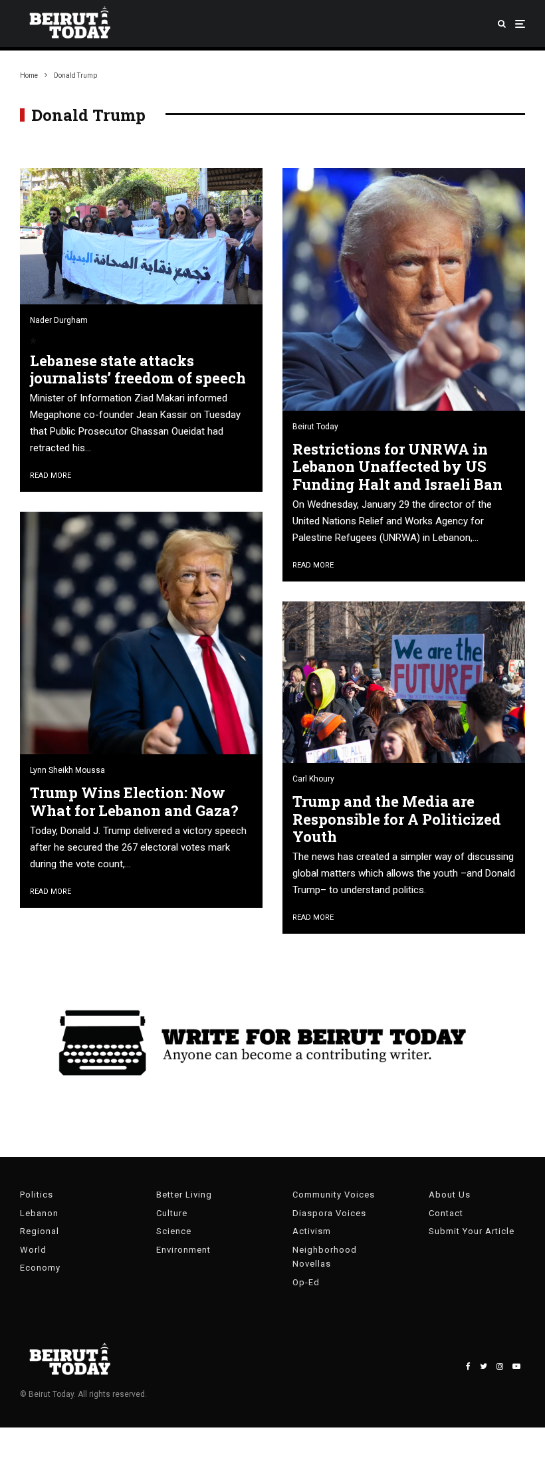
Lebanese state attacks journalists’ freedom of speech (138, 369)
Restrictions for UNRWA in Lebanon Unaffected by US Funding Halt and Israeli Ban (397, 467)
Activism (311, 1231)
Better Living (184, 1195)
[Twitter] (483, 1366)
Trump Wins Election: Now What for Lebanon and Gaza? (134, 801)
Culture (171, 1213)
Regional (39, 1231)
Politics (36, 1195)
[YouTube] (516, 1366)
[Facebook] (468, 1366)
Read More (50, 475)
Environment (183, 1250)
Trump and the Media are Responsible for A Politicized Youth (396, 819)
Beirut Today (315, 426)
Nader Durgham (59, 320)
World (33, 1250)
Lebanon (39, 1213)
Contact (446, 1213)
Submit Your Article (471, 1231)
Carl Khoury (313, 779)
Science (173, 1231)
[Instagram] (500, 1366)
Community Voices (333, 1195)
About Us (450, 1195)
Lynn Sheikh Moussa (67, 770)
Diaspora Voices (329, 1213)
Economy (40, 1268)
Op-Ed (306, 1282)
